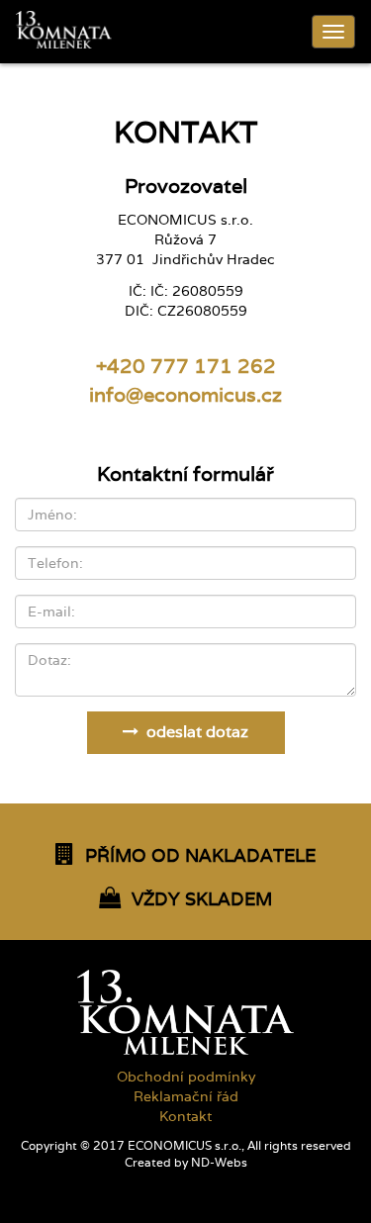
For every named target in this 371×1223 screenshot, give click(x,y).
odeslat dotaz (193, 731)
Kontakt (185, 1116)
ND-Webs (219, 1163)
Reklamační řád (186, 1096)
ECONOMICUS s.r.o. (184, 1146)
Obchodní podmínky (186, 1076)
